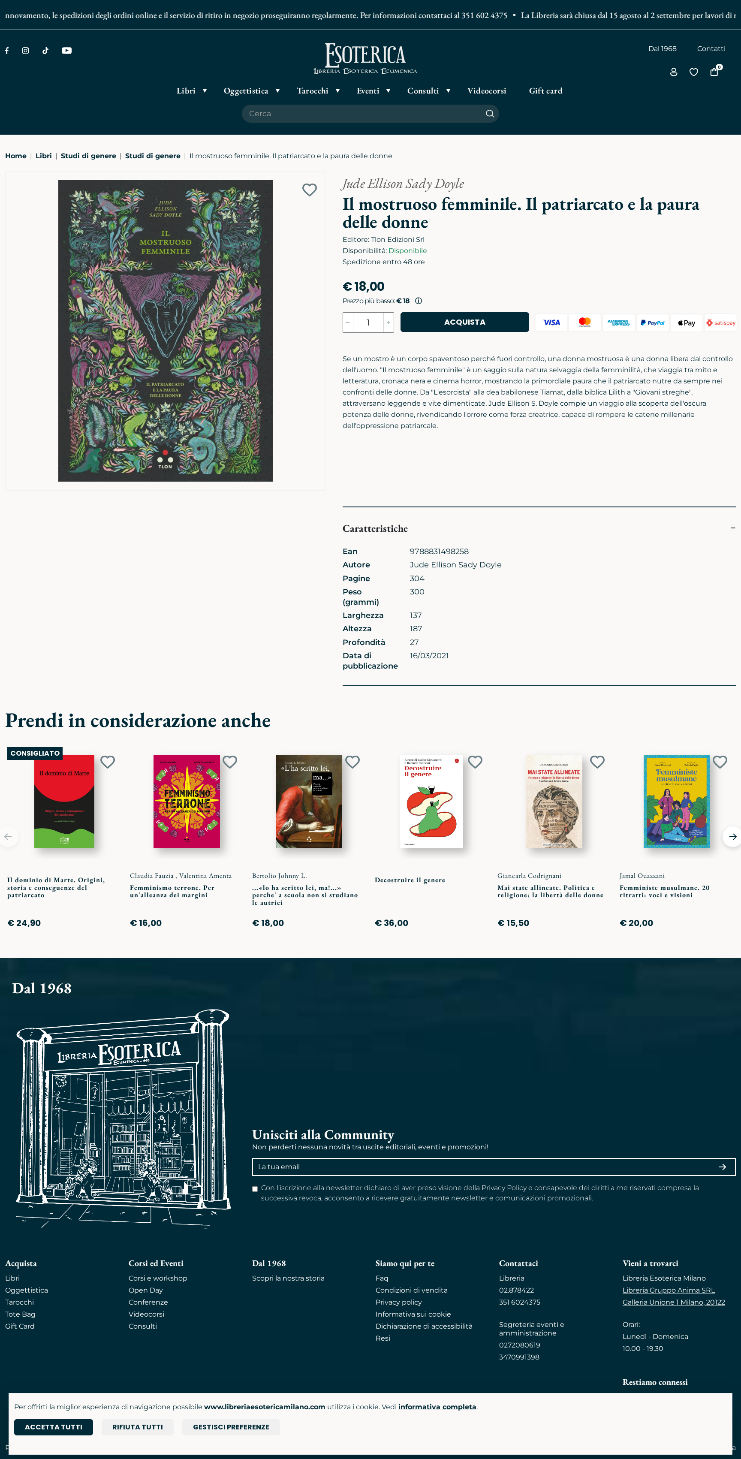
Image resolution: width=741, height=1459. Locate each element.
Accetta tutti (53, 1427)
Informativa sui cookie (413, 1314)
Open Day (146, 1290)
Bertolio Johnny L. (279, 875)
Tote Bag (20, 1314)
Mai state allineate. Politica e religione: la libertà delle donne (550, 891)
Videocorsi (146, 1314)
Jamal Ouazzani (642, 875)
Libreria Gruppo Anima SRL (669, 1290)
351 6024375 (519, 1302)
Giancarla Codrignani (529, 875)
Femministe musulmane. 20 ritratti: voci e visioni (665, 891)
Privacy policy (399, 1302)
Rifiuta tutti (137, 1427)
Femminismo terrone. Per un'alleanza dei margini (172, 891)
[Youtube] (67, 50)
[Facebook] (7, 50)
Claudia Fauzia (152, 875)
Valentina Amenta (205, 875)
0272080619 (519, 1345)
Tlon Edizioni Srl (398, 239)
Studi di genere (88, 156)
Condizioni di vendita (412, 1290)
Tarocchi (19, 1302)
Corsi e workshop (158, 1278)
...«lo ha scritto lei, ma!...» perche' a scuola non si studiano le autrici (305, 895)
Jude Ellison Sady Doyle (403, 183)
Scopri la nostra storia (288, 1278)
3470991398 (519, 1357)
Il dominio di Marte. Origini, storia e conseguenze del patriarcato (56, 887)
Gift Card (20, 1326)
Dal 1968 (662, 49)
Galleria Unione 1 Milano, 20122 (674, 1302)
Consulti (143, 1326)
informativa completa (437, 1407)
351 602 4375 (463, 15)
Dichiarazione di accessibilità (424, 1326)
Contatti (711, 49)
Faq (382, 1278)
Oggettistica (26, 1290)
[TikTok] (45, 50)
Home (16, 156)
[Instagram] (25, 50)
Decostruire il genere (410, 879)
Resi (383, 1338)
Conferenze (148, 1302)
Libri (44, 156)
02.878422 (516, 1290)
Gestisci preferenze (231, 1427)
